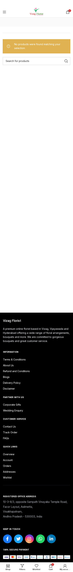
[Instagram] (29, 538)
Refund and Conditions (16, 371)
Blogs (6, 376)
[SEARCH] (66, 61)
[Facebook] (7, 538)
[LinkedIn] (51, 538)
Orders (7, 465)
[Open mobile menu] (4, 12)
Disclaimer (9, 388)
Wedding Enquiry (13, 410)
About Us (8, 365)
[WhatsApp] (40, 538)
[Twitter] (18, 538)
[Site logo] (36, 11)
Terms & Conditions (14, 359)
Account (8, 460)
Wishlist (7, 477)
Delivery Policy (12, 382)
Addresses (9, 471)
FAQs (6, 438)
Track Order (10, 432)
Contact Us (9, 426)
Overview (8, 454)
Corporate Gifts (12, 404)
